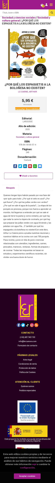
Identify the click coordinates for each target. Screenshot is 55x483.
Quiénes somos (27, 386)
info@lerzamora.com (27, 341)
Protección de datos (27, 368)
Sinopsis (10, 188)
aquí (34, 464)
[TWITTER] (23, 325)
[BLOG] (36, 325)
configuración (27, 467)
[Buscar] (52, 12)
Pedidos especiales (27, 390)
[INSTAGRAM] (32, 325)
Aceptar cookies (27, 476)
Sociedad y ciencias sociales (19, 17)
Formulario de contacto (27, 345)
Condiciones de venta (27, 364)
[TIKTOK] (27, 325)
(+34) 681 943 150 (27, 337)
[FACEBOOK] (19, 325)
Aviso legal (27, 360)
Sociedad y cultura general (27, 137)
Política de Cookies (27, 372)
